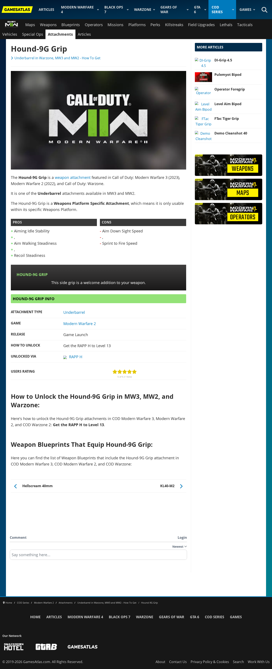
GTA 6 (197, 9)
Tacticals (245, 24)
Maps (30, 24)
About (160, 661)
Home (35, 617)
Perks (155, 24)
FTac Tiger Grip (226, 118)
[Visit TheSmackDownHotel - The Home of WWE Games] (13, 647)
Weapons (48, 24)
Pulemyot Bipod (227, 74)
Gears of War (168, 9)
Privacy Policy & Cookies (210, 661)
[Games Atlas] (17, 9)
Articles (46, 9)
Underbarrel (74, 312)
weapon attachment (73, 177)
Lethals (226, 24)
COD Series (217, 9)
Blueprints (70, 24)
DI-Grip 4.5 (223, 60)
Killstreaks (174, 24)
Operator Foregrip (229, 89)
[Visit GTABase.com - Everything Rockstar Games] (46, 647)
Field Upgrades (201, 24)
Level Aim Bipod (227, 104)
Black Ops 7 (113, 9)
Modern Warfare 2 (79, 323)
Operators (94, 24)
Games (245, 9)
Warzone (142, 9)
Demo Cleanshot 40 (230, 133)
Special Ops (32, 34)
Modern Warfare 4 (77, 9)
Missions (115, 24)
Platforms (137, 24)
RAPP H (75, 356)
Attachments (60, 34)
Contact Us (178, 661)
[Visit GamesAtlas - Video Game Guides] (82, 647)
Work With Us (259, 661)
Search (238, 661)
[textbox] (98, 556)
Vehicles (9, 34)
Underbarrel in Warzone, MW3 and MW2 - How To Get (57, 58)
